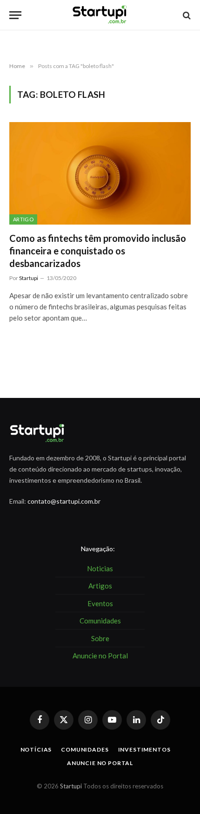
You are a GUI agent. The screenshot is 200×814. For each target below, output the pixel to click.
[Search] (186, 15)
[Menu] (15, 15)
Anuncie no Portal (100, 762)
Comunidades (84, 749)
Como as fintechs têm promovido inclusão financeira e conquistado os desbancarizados (97, 251)
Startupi (71, 786)
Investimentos (144, 749)
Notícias (36, 749)
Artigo (23, 219)
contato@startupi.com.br (63, 501)
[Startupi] (100, 15)
